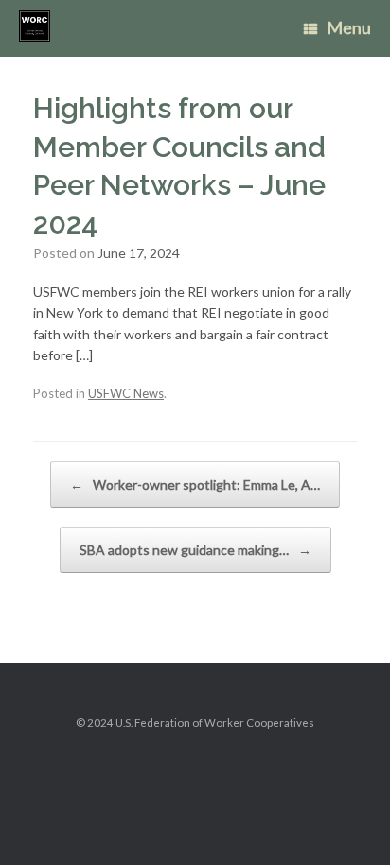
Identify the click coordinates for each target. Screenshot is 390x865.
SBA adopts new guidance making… (195, 550)
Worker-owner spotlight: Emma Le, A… (195, 484)
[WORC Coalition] (34, 26)
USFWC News (126, 393)
